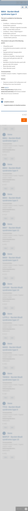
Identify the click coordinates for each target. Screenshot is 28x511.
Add (24, 120)
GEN (2, 99)
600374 (7, 87)
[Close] (26, 7)
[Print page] (22, 7)
